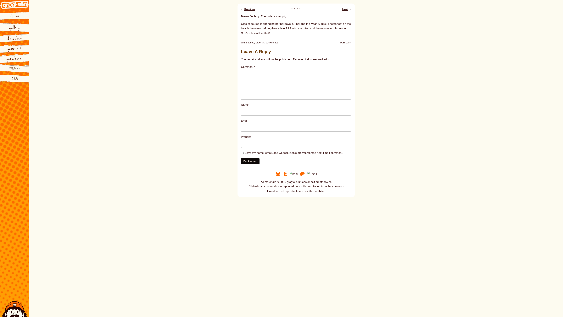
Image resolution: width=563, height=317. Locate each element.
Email (244, 120)
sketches (273, 42)
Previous (249, 9)
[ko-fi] (294, 173)
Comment (248, 66)
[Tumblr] (285, 173)
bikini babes (247, 42)
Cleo (258, 42)
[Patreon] (302, 173)
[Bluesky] (278, 173)
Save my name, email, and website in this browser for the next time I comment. (294, 152)
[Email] (312, 173)
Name (245, 104)
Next (345, 9)
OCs (264, 42)
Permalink (345, 43)
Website (246, 136)
